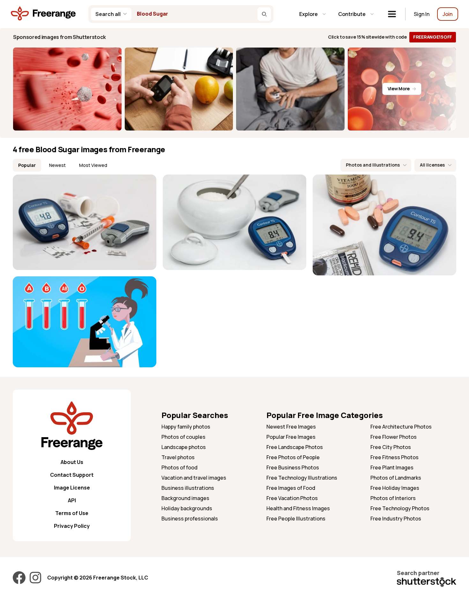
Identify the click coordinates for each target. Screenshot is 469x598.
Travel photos (178, 457)
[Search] (264, 14)
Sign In (421, 14)
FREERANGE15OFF (432, 37)
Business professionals (189, 518)
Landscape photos (183, 447)
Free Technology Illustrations (301, 477)
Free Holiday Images (394, 487)
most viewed (93, 165)
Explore (308, 14)
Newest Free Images (291, 426)
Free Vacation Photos (292, 498)
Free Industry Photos (395, 518)
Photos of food (179, 467)
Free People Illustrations (295, 518)
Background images (185, 498)
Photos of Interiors (393, 498)
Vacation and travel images (193, 477)
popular (27, 165)
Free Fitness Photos (394, 457)
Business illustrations (187, 487)
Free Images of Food (290, 487)
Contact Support (71, 474)
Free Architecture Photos (401, 426)
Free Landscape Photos (294, 447)
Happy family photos (185, 426)
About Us (72, 462)
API (72, 500)
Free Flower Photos (393, 436)
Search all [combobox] (108, 14)
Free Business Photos (292, 467)
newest (57, 165)
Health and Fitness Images (298, 508)
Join (448, 14)
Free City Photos (390, 447)
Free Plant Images (391, 467)
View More (399, 89)
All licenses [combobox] (432, 165)
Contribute (352, 14)
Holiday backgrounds (186, 508)
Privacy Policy (72, 525)
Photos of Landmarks (395, 477)
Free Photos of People (293, 457)
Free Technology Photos (399, 508)
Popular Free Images (291, 436)
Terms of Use (71, 513)
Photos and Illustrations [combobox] (373, 165)
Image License (72, 487)
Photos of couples (183, 436)
